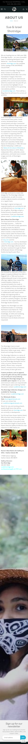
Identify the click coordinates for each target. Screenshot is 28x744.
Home (11, 20)
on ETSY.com (11, 469)
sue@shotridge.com (7, 467)
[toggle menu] (1, 9)
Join (23, 737)
